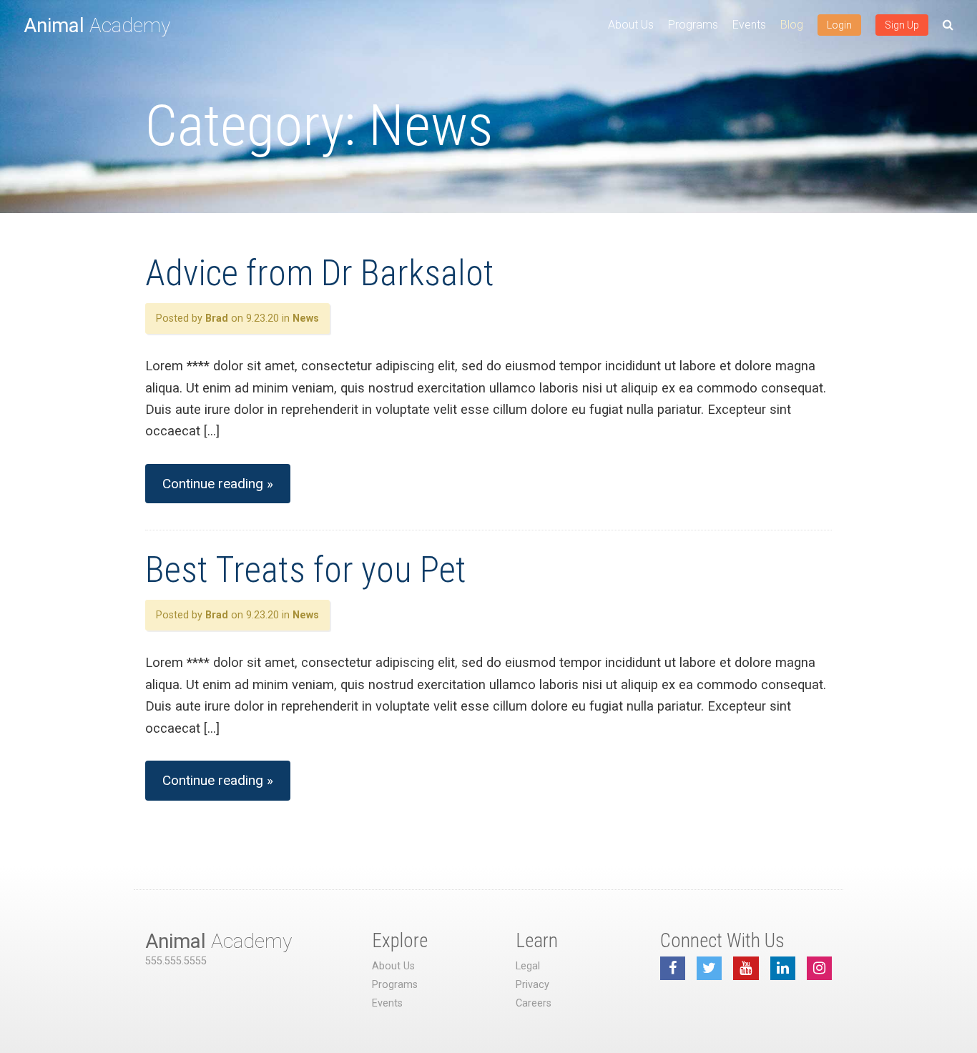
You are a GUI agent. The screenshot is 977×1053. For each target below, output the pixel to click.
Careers (533, 1003)
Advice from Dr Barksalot (319, 273)
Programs (693, 24)
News (306, 318)
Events (749, 24)
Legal (528, 966)
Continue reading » (217, 483)
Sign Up (902, 25)
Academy (97, 25)
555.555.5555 (176, 961)
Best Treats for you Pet (305, 569)
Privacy (532, 985)
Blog (791, 24)
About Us (631, 24)
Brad (216, 318)
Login (839, 25)
